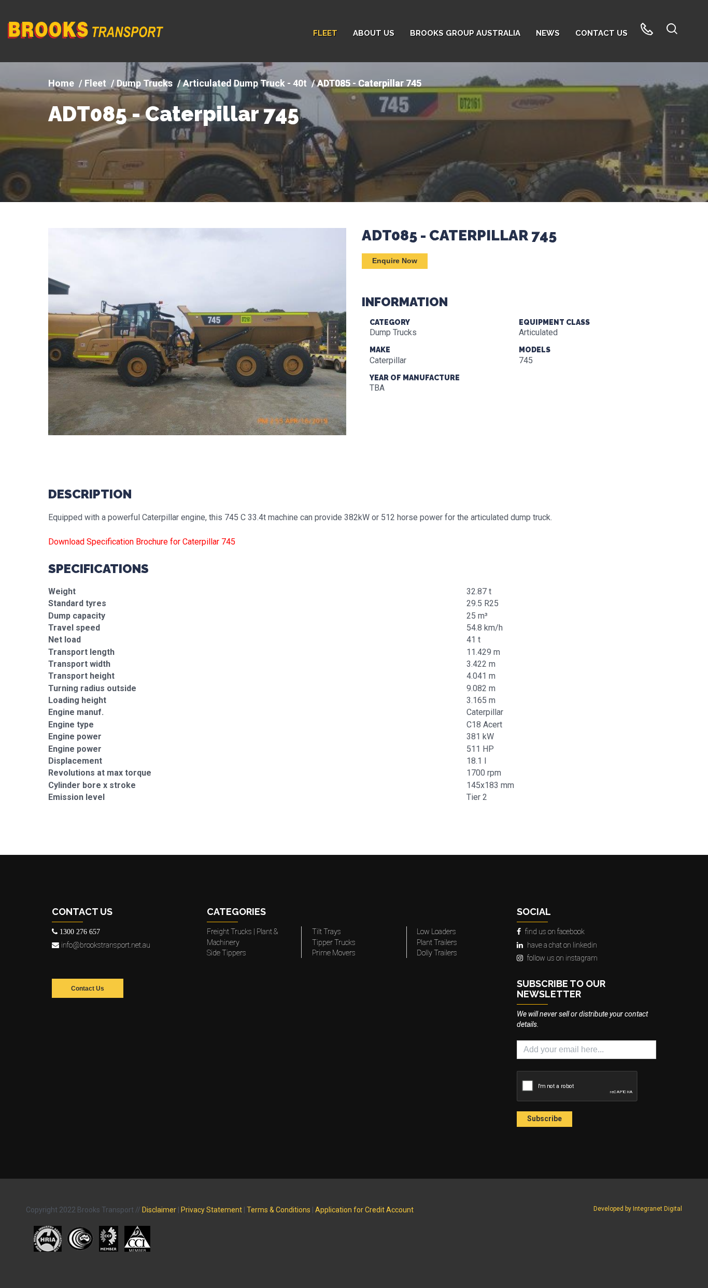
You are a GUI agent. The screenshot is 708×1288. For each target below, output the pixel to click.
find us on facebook (555, 931)
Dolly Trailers (437, 953)
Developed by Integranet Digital (637, 1208)
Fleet (95, 83)
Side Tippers (226, 953)
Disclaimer (159, 1210)
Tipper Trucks (334, 942)
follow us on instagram (562, 958)
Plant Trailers (437, 942)
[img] (354, 132)
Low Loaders (436, 931)
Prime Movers (334, 953)
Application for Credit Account (364, 1210)
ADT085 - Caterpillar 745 (173, 114)
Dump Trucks (145, 83)
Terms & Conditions (278, 1210)
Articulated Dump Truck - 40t (245, 83)
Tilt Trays (326, 931)
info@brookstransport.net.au (105, 945)
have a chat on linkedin (562, 945)
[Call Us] (647, 31)
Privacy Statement (211, 1210)
